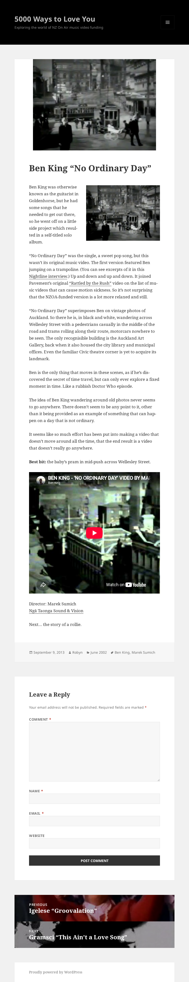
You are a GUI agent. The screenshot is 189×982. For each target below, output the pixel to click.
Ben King (122, 652)
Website (37, 835)
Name (36, 791)
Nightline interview (48, 276)
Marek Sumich (143, 652)
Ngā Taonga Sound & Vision (56, 610)
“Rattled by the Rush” (90, 283)
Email (36, 813)
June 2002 (99, 652)
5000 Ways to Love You (55, 19)
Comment (40, 719)
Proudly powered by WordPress (55, 972)
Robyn (77, 652)
